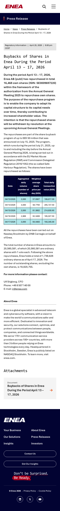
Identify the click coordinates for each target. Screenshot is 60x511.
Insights (8, 443)
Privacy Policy (30, 491)
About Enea (38, 430)
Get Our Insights (30, 463)
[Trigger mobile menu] (53, 6)
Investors (37, 443)
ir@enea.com (19, 289)
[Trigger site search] (44, 6)
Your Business (12, 430)
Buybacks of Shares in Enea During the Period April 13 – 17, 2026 (25, 390)
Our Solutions (12, 437)
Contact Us (30, 453)
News (15, 29)
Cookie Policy (45, 491)
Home (6, 29)
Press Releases (28, 29)
